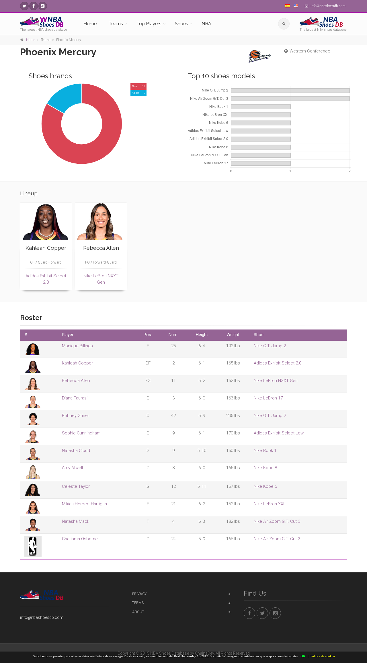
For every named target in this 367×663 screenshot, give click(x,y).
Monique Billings (77, 345)
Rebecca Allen (76, 380)
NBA (206, 23)
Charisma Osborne (80, 538)
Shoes (181, 23)
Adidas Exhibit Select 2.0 (277, 363)
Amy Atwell (72, 467)
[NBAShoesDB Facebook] (33, 6)
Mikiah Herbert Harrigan (84, 503)
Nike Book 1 (265, 450)
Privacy (139, 594)
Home (90, 23)
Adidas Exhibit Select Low (279, 433)
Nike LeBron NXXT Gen (276, 380)
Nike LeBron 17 (268, 398)
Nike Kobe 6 (265, 486)
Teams (116, 23)
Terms (138, 602)
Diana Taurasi (74, 398)
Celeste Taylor (76, 486)
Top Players (148, 23)
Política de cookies (323, 656)
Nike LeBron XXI (269, 503)
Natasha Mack (75, 521)
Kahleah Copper (77, 363)
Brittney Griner (75, 415)
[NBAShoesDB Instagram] (42, 6)
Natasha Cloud (76, 450)
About (138, 612)
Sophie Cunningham (81, 433)
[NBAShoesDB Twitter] (24, 6)
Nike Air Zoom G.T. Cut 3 (277, 521)
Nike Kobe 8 (265, 467)
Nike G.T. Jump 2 (270, 345)
